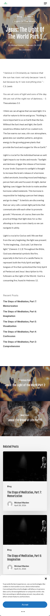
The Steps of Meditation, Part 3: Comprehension (20, 344)
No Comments (25, 50)
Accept (25, 604)
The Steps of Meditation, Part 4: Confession (20, 334)
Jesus (30, 16)
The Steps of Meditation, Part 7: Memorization (20, 303)
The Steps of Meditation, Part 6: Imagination (20, 313)
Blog (19, 16)
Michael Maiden (17, 45)
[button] (45, 578)
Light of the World (25, 21)
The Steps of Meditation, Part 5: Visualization (20, 323)
